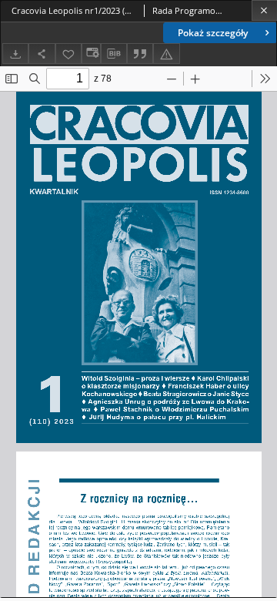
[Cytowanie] (140, 53)
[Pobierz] (15, 53)
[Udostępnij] (41, 53)
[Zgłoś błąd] (166, 53)
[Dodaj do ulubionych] (68, 53)
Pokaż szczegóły (213, 32)
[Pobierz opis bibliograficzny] (114, 54)
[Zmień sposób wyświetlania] (91, 53)
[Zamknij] (264, 10)
